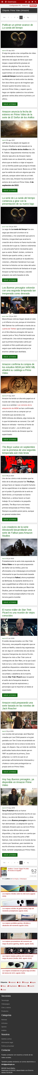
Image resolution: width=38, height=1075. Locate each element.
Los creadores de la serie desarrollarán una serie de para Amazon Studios (17, 531)
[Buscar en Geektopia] (35, 1)
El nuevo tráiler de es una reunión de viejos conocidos (18, 612)
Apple (34, 982)
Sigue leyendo (10, 104)
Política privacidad (7, 1046)
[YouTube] (29, 1)
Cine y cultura (6, 1007)
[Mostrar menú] (2, 2)
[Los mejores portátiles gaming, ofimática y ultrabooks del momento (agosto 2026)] (19, 918)
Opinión (4, 1027)
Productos (4, 1011)
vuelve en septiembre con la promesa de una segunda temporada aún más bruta (18, 450)
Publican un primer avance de (17, 26)
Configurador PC (15, 5)
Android (13, 982)
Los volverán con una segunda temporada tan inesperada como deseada (19, 290)
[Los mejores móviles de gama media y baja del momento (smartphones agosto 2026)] (19, 903)
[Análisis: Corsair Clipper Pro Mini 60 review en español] (4, 872)
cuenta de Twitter (9, 329)
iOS (19, 982)
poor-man (5, 226)
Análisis (3, 1030)
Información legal (7, 1042)
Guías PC (25, 5)
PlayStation (13, 986)
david (4, 50)
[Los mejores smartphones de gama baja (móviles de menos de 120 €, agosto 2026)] (19, 965)
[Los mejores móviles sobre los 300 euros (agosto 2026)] (19, 888)
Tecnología (5, 1000)
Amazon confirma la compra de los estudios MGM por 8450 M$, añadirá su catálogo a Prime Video (18, 368)
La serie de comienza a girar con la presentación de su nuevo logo (18, 201)
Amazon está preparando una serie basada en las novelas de (18, 705)
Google (26, 982)
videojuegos (23, 878)
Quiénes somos (6, 1039)
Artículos (4, 1023)
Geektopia (11, 2)
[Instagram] (26, 1)
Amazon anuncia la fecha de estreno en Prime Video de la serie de (18, 114)
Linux (4, 990)
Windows (23, 986)
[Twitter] (32, 1)
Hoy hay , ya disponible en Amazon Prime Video (18, 782)
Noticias (4, 1019)
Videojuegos (5, 1004)
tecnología (15, 878)
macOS (31, 986)
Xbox (4, 986)
